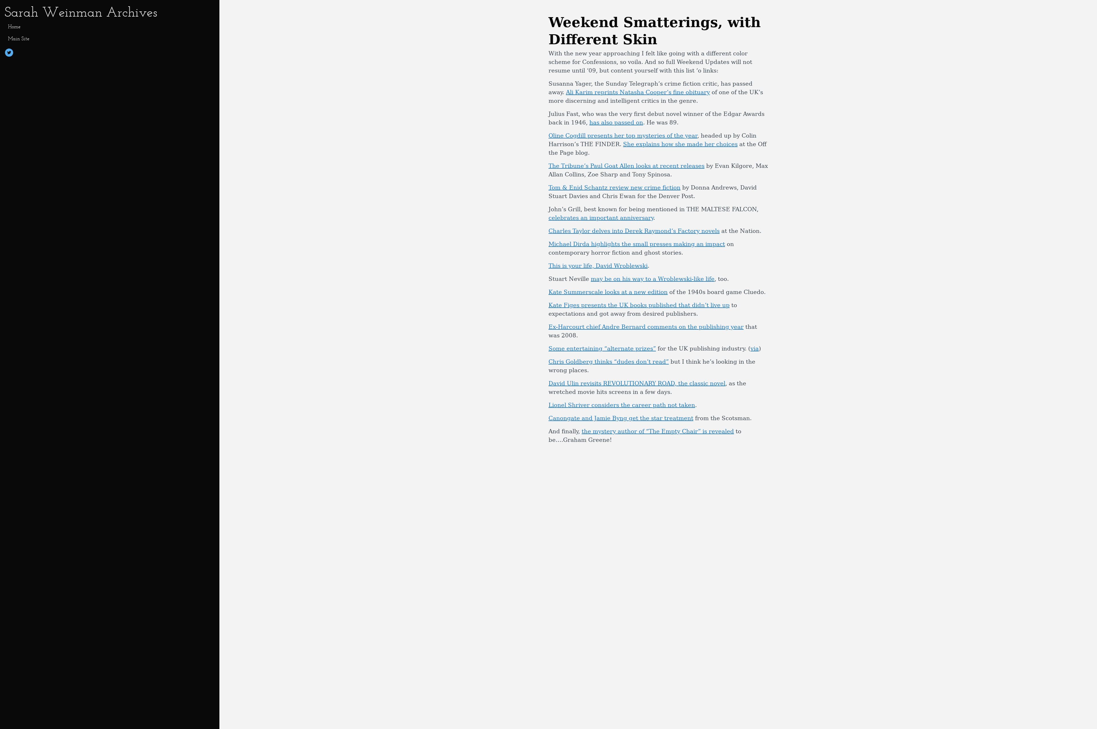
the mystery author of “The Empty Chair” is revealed (658, 431)
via (754, 348)
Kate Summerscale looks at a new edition (608, 292)
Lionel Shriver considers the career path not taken (621, 405)
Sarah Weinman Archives (81, 12)
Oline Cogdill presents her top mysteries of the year (622, 135)
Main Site (18, 38)
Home (14, 26)
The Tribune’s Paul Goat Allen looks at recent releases (626, 165)
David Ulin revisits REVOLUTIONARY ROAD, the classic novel (636, 383)
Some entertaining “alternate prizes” (602, 348)
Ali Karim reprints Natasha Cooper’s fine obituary (638, 92)
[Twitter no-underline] (9, 53)
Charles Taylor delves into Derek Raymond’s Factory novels (634, 230)
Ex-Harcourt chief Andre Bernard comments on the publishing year (646, 326)
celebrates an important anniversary (600, 217)
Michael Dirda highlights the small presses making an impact (636, 244)
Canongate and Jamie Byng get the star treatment (620, 418)
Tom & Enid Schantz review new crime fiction (614, 187)
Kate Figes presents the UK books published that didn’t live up (639, 305)
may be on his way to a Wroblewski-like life (652, 278)
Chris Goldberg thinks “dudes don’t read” (608, 361)
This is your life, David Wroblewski (598, 265)
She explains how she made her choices (680, 144)
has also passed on (616, 122)
